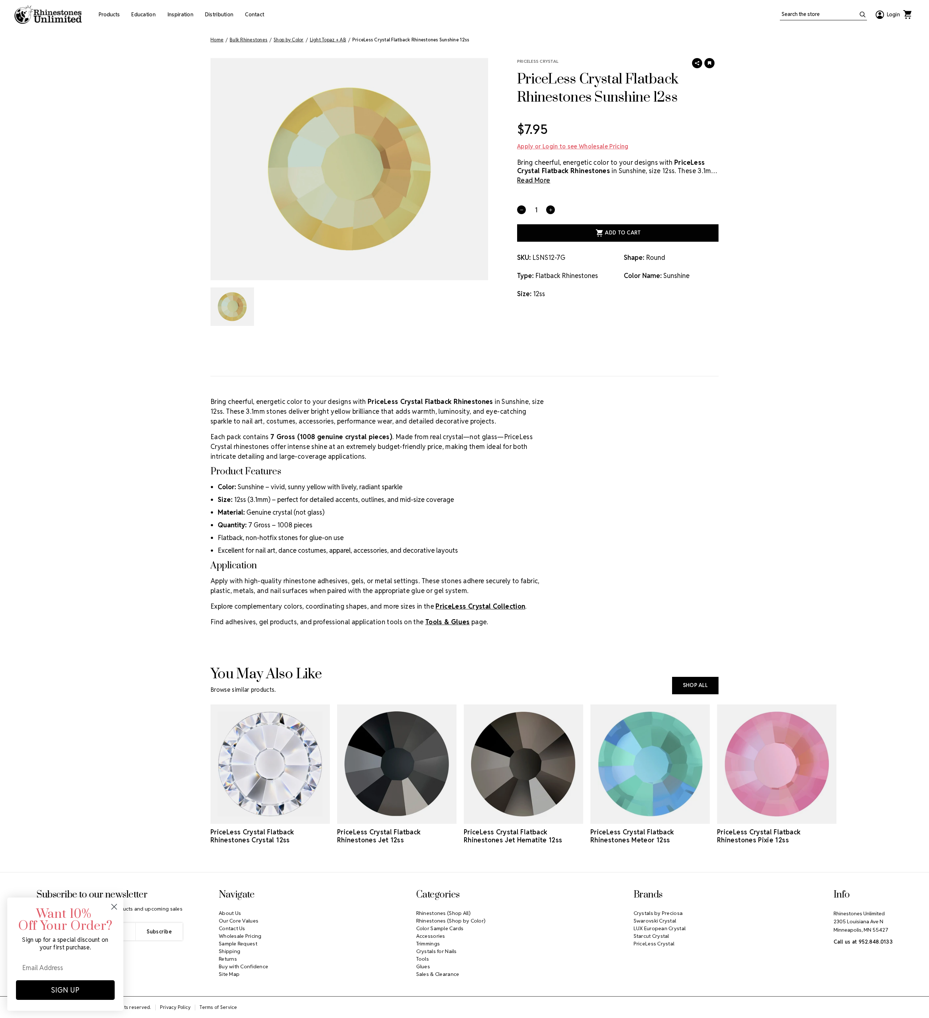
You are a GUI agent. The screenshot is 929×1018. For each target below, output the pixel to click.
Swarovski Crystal (655, 920)
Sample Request (238, 943)
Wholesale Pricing (240, 936)
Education (143, 14)
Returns (228, 959)
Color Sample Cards (440, 928)
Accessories (430, 936)
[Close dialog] (114, 906)
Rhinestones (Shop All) (443, 913)
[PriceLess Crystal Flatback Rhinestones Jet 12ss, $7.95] (397, 764)
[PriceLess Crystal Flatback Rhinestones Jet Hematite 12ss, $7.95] (523, 764)
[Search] (862, 14)
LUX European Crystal (660, 928)
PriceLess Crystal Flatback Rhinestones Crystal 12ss (252, 836)
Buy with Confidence (243, 966)
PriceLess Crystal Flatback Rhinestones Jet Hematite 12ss (513, 836)
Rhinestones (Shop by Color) (451, 920)
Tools (422, 959)
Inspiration (180, 14)
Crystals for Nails (436, 951)
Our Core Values (238, 920)
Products (109, 14)
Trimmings (428, 943)
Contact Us (232, 928)
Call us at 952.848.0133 (863, 942)
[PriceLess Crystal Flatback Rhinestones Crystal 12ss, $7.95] (270, 764)
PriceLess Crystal (537, 61)
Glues (423, 966)
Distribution (219, 14)
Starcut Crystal (651, 936)
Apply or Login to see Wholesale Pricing (572, 146)
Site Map (229, 974)
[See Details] (280, 817)
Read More (533, 180)
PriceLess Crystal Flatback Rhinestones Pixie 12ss (759, 836)
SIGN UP (65, 990)
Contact (254, 14)
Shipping (229, 951)
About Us (230, 913)
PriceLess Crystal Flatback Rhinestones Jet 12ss (379, 836)
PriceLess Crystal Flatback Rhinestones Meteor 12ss (632, 836)
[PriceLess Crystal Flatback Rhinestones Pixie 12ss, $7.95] (776, 764)
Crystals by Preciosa (658, 913)
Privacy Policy (175, 1007)
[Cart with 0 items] (907, 14)
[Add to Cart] (260, 817)
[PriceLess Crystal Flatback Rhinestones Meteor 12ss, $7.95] (650, 764)
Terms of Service (218, 1007)
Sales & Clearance (437, 974)
